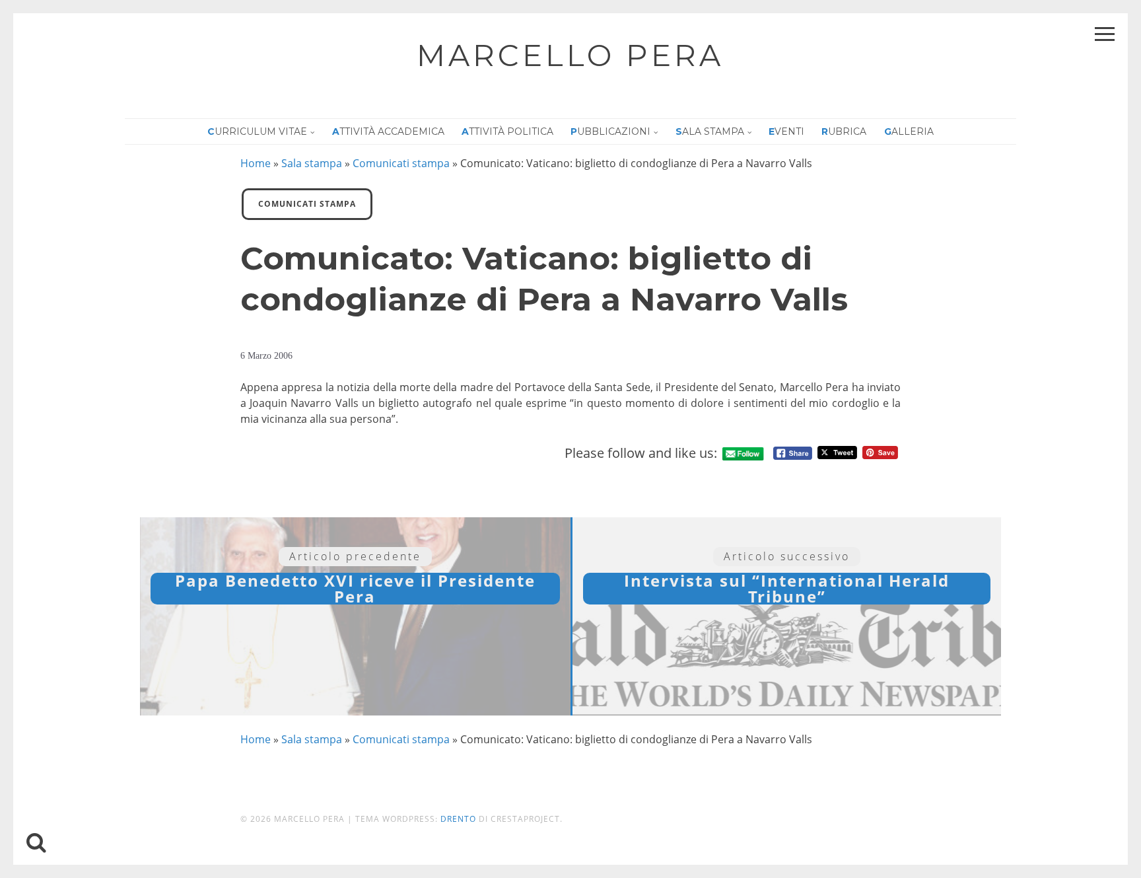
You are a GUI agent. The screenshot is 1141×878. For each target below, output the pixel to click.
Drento (458, 818)
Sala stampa (709, 131)
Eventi (786, 131)
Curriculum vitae (257, 131)
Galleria (909, 131)
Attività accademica (388, 131)
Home (255, 163)
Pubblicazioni (610, 131)
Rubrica (843, 131)
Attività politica (507, 131)
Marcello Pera (570, 55)
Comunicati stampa (401, 163)
